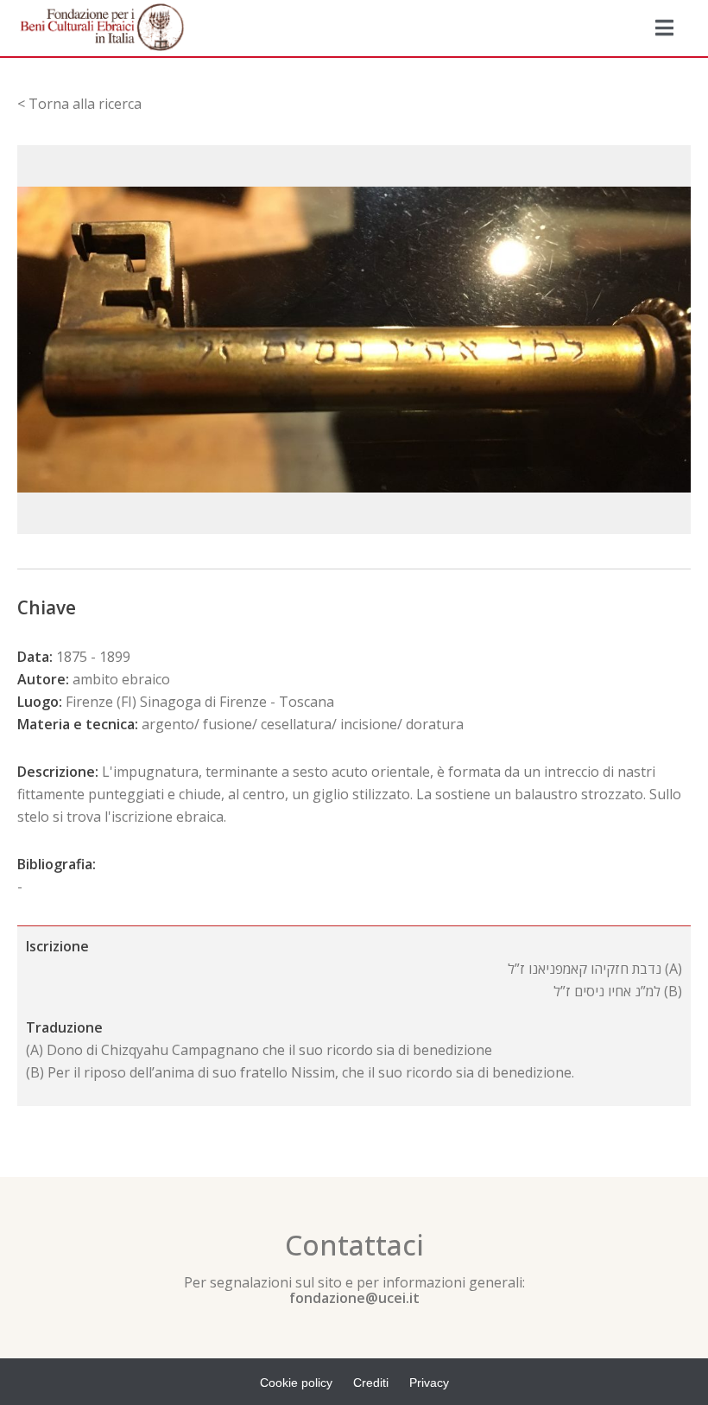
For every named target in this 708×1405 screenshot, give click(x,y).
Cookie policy (296, 1382)
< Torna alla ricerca (79, 103)
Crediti (371, 1382)
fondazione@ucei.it (354, 1297)
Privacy (429, 1382)
